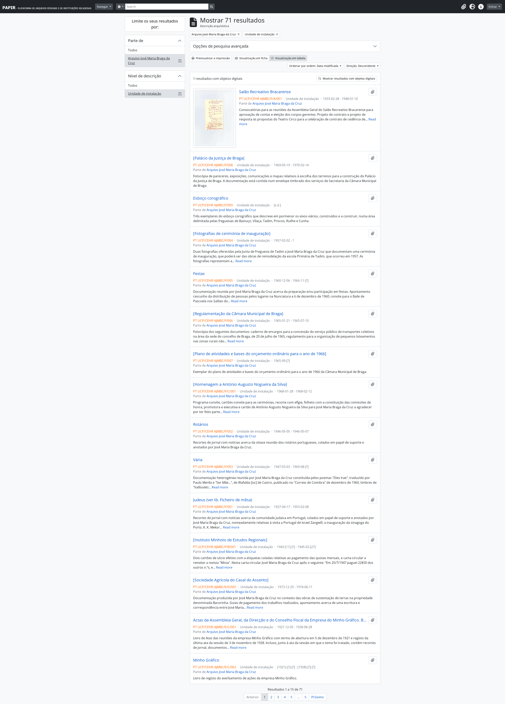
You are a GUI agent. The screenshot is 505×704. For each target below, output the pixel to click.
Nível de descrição (144, 76)
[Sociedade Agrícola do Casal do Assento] (230, 580)
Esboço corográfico (210, 198)
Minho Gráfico (206, 660)
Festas (199, 273)
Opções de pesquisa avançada (220, 46)
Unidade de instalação (155, 94)
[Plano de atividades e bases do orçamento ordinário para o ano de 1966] (259, 353)
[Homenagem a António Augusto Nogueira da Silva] (240, 384)
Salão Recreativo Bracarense (265, 91)
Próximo (317, 697)
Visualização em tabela (289, 58)
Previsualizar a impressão (212, 58)
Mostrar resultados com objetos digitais (348, 78)
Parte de (135, 40)
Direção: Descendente (361, 66)
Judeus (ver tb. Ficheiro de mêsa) (222, 499)
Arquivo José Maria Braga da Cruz (155, 60)
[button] (463, 6)
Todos (132, 50)
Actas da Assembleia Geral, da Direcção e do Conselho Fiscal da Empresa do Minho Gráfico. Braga (280, 620)
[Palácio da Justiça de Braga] (218, 158)
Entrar (493, 6)
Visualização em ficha (252, 58)
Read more (243, 261)
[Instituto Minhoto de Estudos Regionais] (230, 540)
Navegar (103, 6)
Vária (197, 459)
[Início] (48, 7)
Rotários (200, 424)
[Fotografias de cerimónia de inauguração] (231, 233)
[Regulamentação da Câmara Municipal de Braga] (238, 313)
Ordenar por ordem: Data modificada (314, 66)
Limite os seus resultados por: (155, 24)
